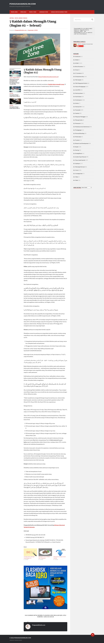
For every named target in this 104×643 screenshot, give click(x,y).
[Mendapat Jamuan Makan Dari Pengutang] (45, 552)
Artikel (12, 18)
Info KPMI (77, 90)
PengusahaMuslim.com (23, 4)
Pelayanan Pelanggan (80, 116)
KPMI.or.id (23, 12)
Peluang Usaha (78, 120)
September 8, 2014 (33, 30)
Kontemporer (78, 100)
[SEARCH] (92, 19)
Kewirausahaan (79, 93)
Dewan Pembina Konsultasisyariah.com (48, 76)
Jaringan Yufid (43, 12)
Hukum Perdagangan (80, 86)
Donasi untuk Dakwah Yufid (59, 12)
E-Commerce (78, 73)
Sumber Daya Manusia (80, 156)
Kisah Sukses (78, 96)
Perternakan (78, 136)
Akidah (77, 59)
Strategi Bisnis (78, 153)
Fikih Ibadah (78, 79)
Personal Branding (79, 133)
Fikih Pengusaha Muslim (81, 83)
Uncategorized (78, 173)
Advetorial (77, 56)
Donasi (77, 69)
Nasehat (77, 113)
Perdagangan (78, 130)
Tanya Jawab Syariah (21, 18)
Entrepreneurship (79, 76)
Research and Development (82, 143)
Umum (76, 170)
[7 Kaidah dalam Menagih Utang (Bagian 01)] (30, 552)
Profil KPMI (14, 12)
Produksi (77, 140)
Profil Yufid (32, 12)
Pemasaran (78, 123)
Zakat (76, 180)
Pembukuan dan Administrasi (82, 126)
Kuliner (77, 103)
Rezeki (76, 146)
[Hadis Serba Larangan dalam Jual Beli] (60, 552)
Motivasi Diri (78, 106)
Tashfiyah (77, 163)
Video (76, 176)
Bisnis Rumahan (79, 66)
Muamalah (77, 110)
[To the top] (92, 635)
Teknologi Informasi (80, 166)
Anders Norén (18, 640)
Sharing (77, 150)
